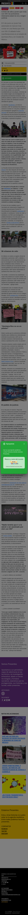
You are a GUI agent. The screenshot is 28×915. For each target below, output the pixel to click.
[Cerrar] (24, 444)
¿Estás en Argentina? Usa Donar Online (14, 466)
